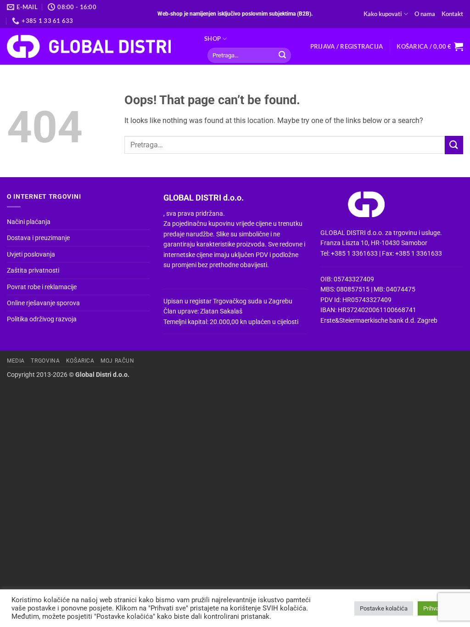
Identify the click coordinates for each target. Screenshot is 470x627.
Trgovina (45, 361)
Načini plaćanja (28, 221)
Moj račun (117, 361)
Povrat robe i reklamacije (42, 287)
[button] (346, 46)
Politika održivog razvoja (42, 319)
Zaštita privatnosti (33, 270)
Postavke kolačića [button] (384, 608)
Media (16, 361)
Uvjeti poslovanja (31, 254)
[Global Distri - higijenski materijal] (98, 46)
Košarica (80, 361)
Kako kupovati (383, 13)
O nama (424, 13)
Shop (212, 38)
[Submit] (282, 55)
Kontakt (452, 13)
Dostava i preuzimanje (38, 237)
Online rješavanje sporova (43, 303)
